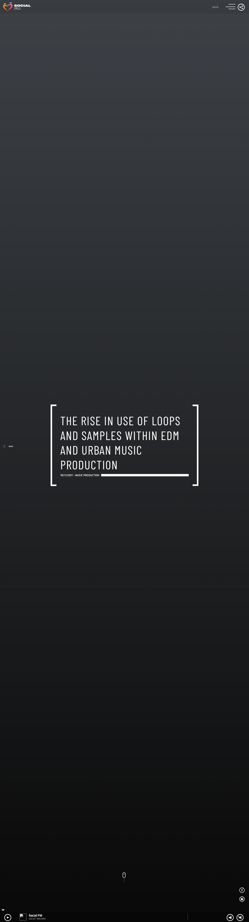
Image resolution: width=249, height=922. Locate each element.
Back (11, 446)
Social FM (35, 915)
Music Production (87, 486)
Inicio (215, 7)
